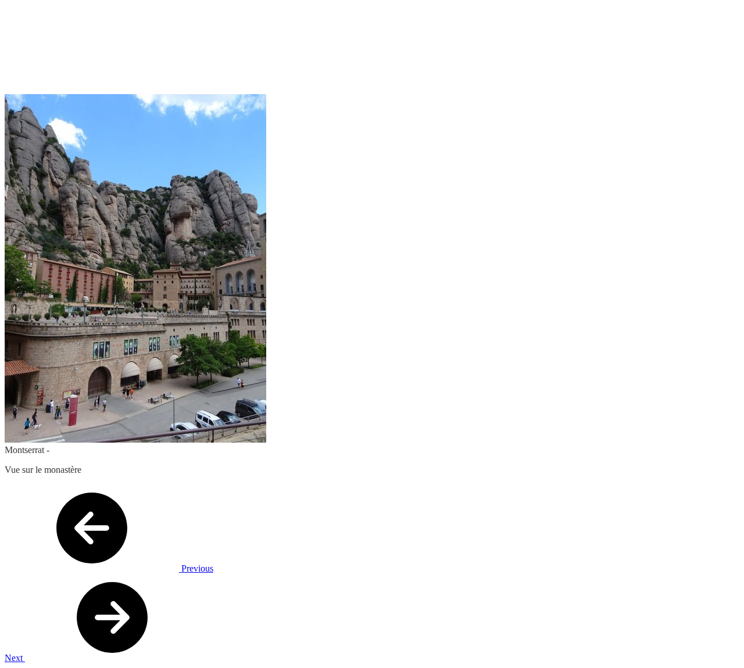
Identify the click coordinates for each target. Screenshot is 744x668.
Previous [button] (196, 568)
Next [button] (15, 658)
